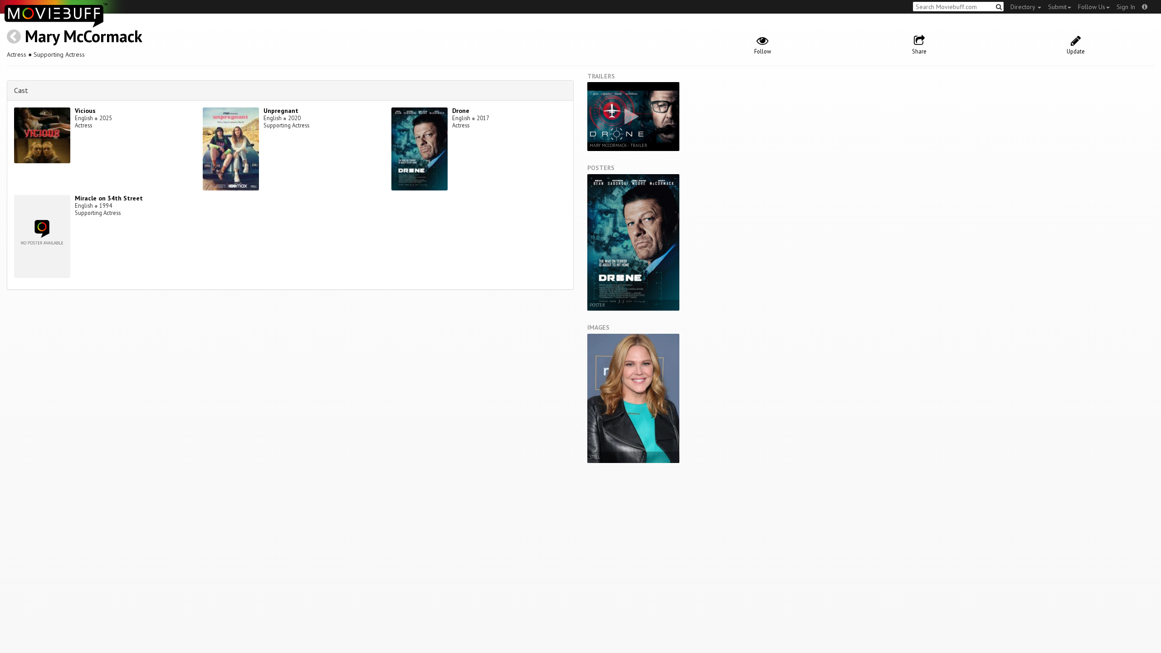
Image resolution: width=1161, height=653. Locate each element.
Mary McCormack (83, 36)
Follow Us (1091, 7)
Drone (460, 111)
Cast (21, 90)
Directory (1023, 7)
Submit (1057, 7)
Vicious (85, 111)
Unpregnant (280, 111)
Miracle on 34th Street (109, 198)
